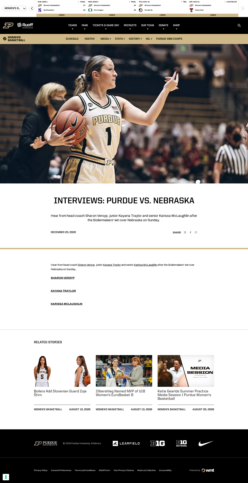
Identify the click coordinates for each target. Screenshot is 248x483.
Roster (89, 39)
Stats (119, 39)
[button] (31, 8)
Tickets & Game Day (106, 25)
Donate (163, 25)
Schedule (72, 39)
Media (105, 39)
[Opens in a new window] (126, 443)
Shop (176, 25)
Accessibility (165, 470)
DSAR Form (104, 470)
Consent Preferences (61, 470)
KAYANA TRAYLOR (63, 290)
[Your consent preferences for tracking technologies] (6, 477)
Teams (72, 25)
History (134, 39)
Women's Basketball (48, 409)
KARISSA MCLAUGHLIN (66, 303)
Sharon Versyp (86, 264)
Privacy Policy (41, 470)
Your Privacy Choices (124, 470)
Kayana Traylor (112, 264)
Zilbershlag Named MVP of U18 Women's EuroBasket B (120, 393)
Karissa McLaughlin (145, 264)
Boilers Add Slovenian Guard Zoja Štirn (60, 393)
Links (61, 15)
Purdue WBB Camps (169, 39)
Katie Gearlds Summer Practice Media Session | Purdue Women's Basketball (184, 395)
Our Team (147, 25)
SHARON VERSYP (63, 277)
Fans (85, 25)
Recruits (130, 25)
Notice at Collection (146, 470)
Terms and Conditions (85, 470)
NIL (148, 39)
